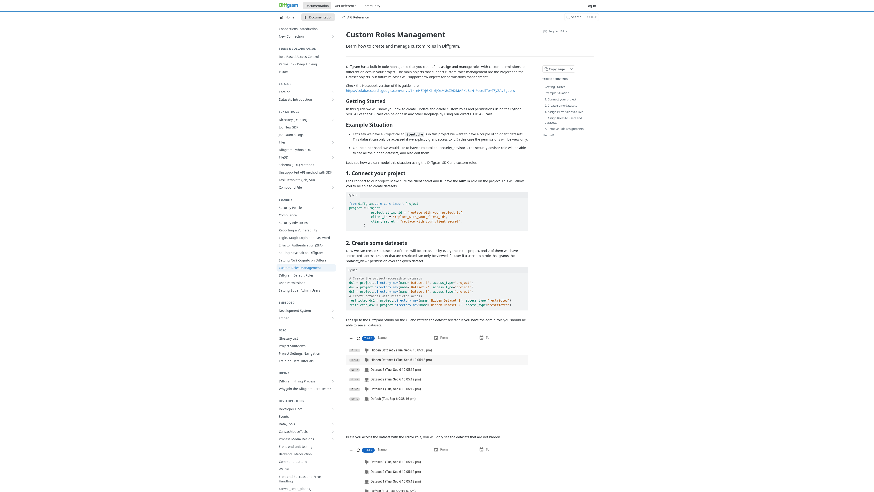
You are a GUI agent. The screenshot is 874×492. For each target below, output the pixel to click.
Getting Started (555, 87)
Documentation (317, 6)
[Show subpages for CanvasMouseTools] (333, 431)
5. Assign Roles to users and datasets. (563, 120)
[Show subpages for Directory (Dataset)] (333, 120)
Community (371, 6)
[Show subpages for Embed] (333, 318)
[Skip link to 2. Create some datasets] (343, 243)
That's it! (548, 135)
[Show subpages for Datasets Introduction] (333, 99)
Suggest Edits (558, 31)
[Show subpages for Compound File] (333, 187)
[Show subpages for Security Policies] (333, 208)
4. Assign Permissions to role (564, 112)
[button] (437, 381)
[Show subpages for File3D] (333, 157)
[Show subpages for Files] (333, 142)
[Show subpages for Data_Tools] (333, 424)
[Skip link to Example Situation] (343, 124)
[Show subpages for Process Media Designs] (333, 439)
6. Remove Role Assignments (564, 129)
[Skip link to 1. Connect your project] (343, 173)
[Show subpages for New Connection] (333, 36)
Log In (591, 6)
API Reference (345, 6)
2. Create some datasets (561, 105)
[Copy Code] (522, 202)
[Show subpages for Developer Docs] (333, 409)
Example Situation (557, 93)
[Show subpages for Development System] (333, 311)
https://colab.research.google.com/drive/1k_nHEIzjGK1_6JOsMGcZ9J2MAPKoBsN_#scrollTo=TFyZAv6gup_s (430, 90)
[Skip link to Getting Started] (343, 101)
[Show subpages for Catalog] (333, 92)
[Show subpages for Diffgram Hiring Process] (333, 381)
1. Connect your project (560, 99)
